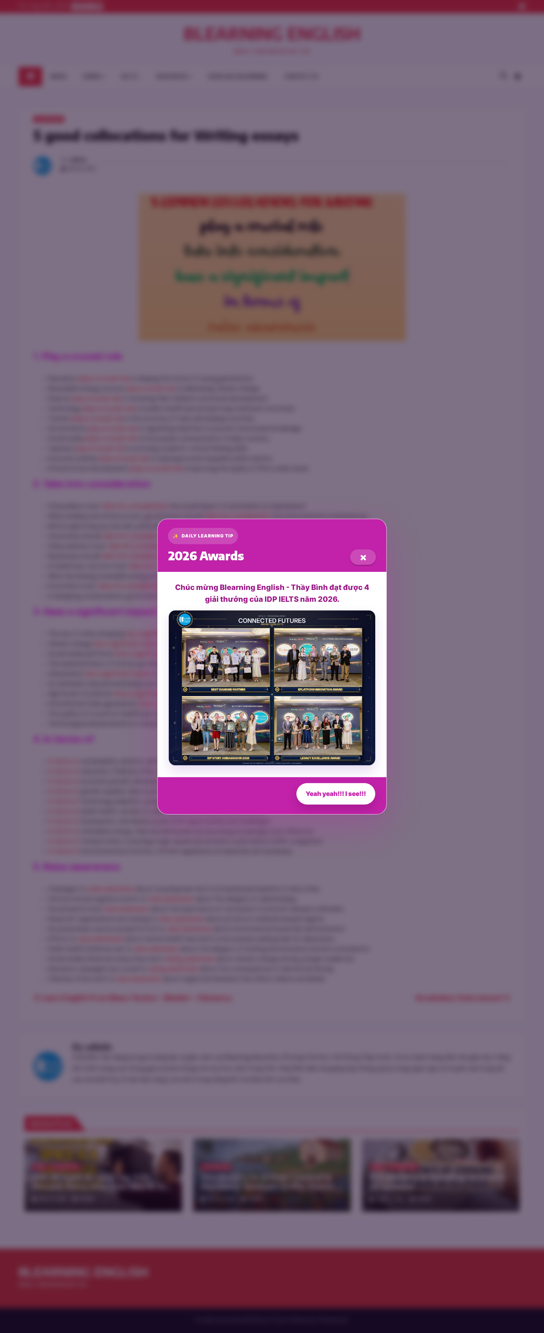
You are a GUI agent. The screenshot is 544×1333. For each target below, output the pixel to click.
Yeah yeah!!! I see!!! (336, 793)
